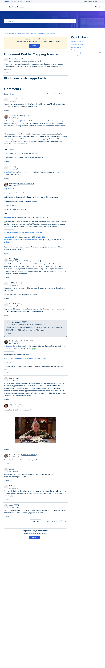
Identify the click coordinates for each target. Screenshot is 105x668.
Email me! (7, 362)
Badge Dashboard (76, 47)
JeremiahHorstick (15, 455)
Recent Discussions (77, 41)
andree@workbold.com (33, 239)
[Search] (96, 7)
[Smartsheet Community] (16, 7)
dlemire (11, 469)
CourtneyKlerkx (16, 322)
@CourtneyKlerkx (10, 346)
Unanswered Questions (86, 53)
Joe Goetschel (13, 341)
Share (6, 73)
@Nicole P (10, 189)
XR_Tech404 (13, 405)
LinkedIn (7, 242)
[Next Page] (62, 94)
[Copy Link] (40, 61)
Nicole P (12, 167)
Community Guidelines (78, 56)
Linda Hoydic (13, 99)
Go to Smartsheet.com (92, 1)
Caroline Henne (14, 378)
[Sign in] (100, 7)
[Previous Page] (57, 94)
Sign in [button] (34, 46)
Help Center (18, 1)
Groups (73, 50)
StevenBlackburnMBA (16, 116)
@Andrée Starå (9, 172)
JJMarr (11, 486)
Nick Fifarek (13, 283)
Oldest (12, 94)
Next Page (35, 521)
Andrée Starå (13, 184)
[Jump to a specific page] (65, 94)
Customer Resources (77, 44)
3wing (11, 505)
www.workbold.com (13, 239)
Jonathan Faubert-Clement (18, 59)
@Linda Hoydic (25, 121)
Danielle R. (12, 304)
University (29, 1)
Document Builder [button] (10, 83)
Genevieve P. (35, 61)
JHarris (11, 259)
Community (8, 1)
